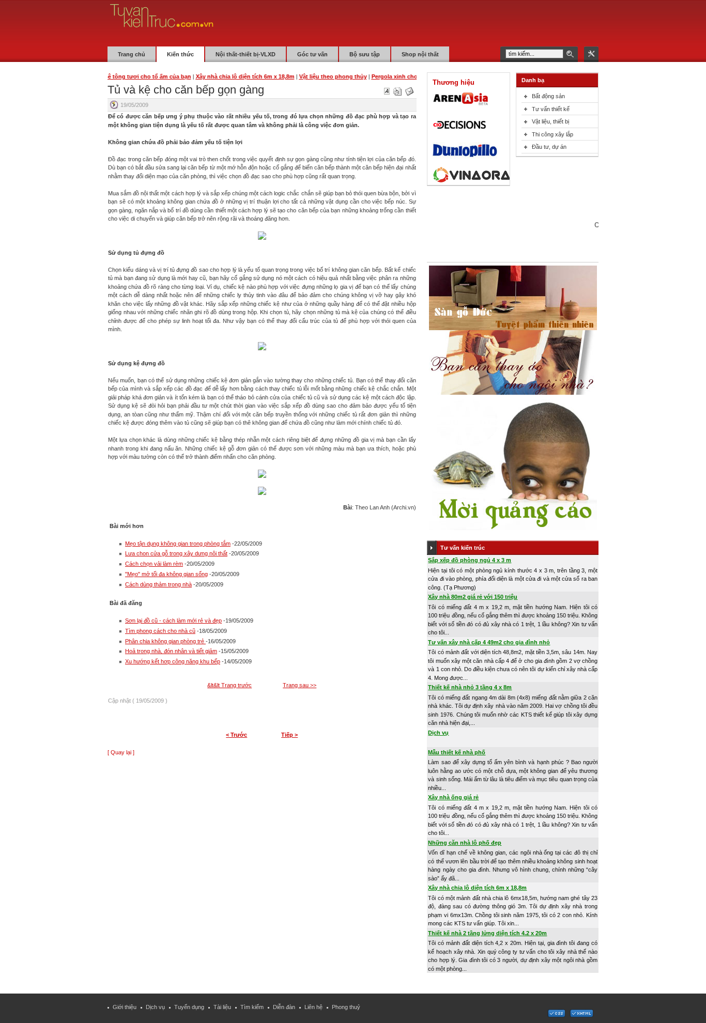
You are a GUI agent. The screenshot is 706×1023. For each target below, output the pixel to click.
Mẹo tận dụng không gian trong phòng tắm (178, 543)
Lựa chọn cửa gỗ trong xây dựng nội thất (176, 553)
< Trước (236, 735)
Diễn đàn (284, 1007)
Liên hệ (313, 1007)
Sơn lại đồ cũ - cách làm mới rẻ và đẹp (173, 620)
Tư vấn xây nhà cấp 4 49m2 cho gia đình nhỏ (489, 642)
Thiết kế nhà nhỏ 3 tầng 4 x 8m (470, 687)
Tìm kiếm (252, 1007)
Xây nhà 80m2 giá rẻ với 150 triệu (472, 597)
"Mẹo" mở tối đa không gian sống (166, 574)
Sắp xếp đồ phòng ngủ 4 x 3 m (469, 560)
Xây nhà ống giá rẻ (453, 797)
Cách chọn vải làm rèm (154, 564)
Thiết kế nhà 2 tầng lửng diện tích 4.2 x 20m (487, 933)
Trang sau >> (299, 685)
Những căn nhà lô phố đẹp (464, 843)
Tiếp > (289, 735)
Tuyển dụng (189, 1007)
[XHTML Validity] (581, 1015)
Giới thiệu (124, 1007)
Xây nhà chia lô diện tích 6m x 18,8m (477, 888)
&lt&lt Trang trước (229, 685)
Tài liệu (222, 1007)
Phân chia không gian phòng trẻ (165, 641)
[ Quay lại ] (121, 752)
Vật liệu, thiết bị (550, 121)
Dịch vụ (438, 733)
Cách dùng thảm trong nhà (158, 584)
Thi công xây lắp (552, 134)
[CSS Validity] (557, 1015)
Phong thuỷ (346, 1007)
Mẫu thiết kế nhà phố (456, 752)
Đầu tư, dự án (549, 147)
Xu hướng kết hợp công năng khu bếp (172, 661)
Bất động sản (548, 96)
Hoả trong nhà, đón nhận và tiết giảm (171, 651)
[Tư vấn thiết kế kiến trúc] (161, 22)
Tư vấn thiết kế (551, 109)
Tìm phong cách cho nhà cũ (160, 631)
